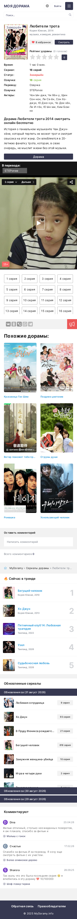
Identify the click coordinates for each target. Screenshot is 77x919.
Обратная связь (22, 906)
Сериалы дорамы (37, 568)
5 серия (11, 289)
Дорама (38, 156)
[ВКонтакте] (8, 324)
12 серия (65, 300)
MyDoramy (16, 568)
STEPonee (11, 170)
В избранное (43, 42)
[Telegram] (30, 324)
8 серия (65, 289)
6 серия (29, 289)
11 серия (47, 300)
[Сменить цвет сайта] (47, 6)
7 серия (47, 289)
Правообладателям (52, 906)
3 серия (47, 278)
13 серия (12, 311)
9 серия (11, 300)
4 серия (65, 278)
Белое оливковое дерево (22, 860)
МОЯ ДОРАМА (16, 6)
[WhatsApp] (25, 324)
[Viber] (19, 324)
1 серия (12, 278)
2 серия (29, 278)
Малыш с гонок (16, 836)
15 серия (47, 311)
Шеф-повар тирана (18, 883)
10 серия (29, 300)
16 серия (65, 311)
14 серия (29, 311)
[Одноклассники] (13, 324)
